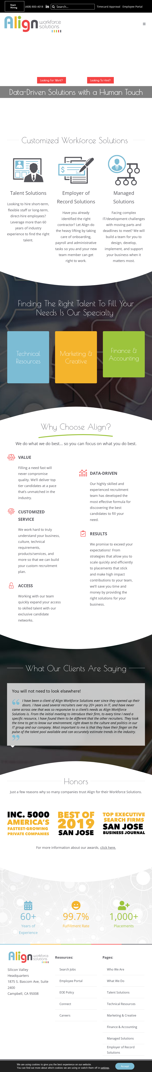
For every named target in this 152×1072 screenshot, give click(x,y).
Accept (125, 1066)
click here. (108, 847)
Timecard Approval (108, 6)
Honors (76, 781)
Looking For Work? (51, 80)
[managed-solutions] (123, 153)
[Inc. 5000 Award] (28, 813)
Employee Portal (133, 6)
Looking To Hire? (100, 80)
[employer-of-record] (76, 153)
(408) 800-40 (32, 6)
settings (105, 1067)
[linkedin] (47, 6)
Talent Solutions (28, 193)
